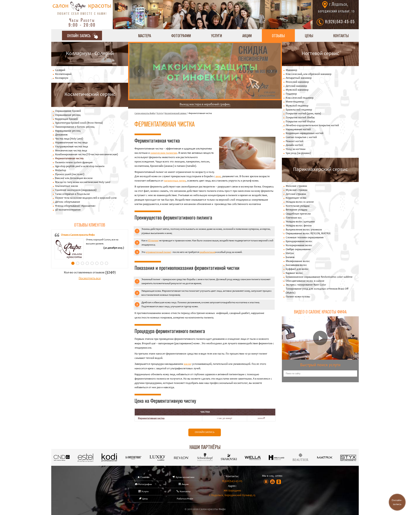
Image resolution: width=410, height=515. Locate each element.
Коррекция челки (296, 198)
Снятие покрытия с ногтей (301, 137)
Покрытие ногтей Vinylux (300, 121)
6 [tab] (96, 263)
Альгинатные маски (66, 186)
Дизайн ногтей (294, 145)
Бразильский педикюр (299, 110)
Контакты (341, 35)
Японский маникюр (297, 82)
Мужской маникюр (297, 90)
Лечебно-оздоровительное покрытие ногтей (312, 125)
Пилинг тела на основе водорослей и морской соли (86, 198)
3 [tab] (82, 263)
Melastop (60, 170)
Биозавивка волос (296, 265)
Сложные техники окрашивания (305, 237)
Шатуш (290, 253)
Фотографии (181, 35)
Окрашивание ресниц (68, 115)
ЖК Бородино (232, 493)
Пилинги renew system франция (74, 162)
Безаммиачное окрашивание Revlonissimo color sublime (319, 277)
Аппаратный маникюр (299, 78)
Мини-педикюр (295, 102)
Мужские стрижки (296, 190)
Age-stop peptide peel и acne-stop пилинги (79, 166)
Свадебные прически (298, 214)
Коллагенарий (63, 74)
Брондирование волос (299, 241)
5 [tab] (92, 263)
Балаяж (290, 257)
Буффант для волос (297, 269)
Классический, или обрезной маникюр (308, 74)
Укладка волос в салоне (300, 202)
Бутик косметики (185, 477)
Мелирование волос (298, 261)
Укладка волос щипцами (300, 221)
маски (187, 364)
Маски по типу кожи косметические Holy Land (82, 182)
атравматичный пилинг (158, 252)
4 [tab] (87, 263)
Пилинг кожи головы (298, 296)
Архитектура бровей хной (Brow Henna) (79, 123)
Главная (144, 477)
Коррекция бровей (66, 119)
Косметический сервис (175, 113)
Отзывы (278, 35)
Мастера (144, 35)
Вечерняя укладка (296, 210)
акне (218, 176)
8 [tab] (106, 263)
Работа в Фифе (185, 499)
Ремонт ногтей (294, 141)
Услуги (216, 35)
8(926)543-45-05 (340, 21)
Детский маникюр (296, 86)
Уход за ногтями (295, 149)
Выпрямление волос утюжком (304, 229)
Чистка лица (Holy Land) (69, 139)
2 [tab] (77, 263)
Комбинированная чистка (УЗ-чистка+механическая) (86, 154)
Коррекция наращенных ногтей (304, 133)
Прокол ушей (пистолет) (69, 174)
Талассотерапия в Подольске (72, 194)
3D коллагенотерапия (68, 210)
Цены (309, 35)
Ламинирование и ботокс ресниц (74, 127)
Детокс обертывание (67, 202)
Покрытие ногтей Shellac (300, 117)
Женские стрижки (296, 186)
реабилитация (207, 252)
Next (271, 71)
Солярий (60, 70)
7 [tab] (101, 263)
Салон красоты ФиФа (145, 113)
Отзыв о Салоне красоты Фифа (78, 234)
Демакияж (61, 135)
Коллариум (61, 78)
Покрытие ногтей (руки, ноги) (303, 113)
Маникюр (291, 70)
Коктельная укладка (297, 206)
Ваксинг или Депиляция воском (74, 178)
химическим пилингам (163, 153)
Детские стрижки (296, 194)
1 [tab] (72, 263)
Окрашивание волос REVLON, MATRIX (308, 233)
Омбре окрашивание (298, 249)
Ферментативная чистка (69, 158)
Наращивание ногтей (298, 129)
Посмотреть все (90, 278)
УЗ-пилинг (153, 240)
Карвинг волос (294, 273)
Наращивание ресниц (68, 131)
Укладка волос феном (299, 225)
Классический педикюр (299, 98)
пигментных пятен (175, 181)
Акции (247, 35)
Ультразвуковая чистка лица (71, 146)
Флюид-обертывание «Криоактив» (75, 206)
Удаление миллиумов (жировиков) (75, 190)
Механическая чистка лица (71, 150)
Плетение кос (294, 218)
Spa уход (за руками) (298, 153)
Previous (138, 71)
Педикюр (291, 94)
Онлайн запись (204, 432)
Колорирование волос (299, 245)
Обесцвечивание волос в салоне (305, 281)
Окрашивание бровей (68, 111)
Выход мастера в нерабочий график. (205, 104)
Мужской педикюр (297, 106)
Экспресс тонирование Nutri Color (306, 285)
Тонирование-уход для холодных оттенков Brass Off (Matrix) (317, 291)
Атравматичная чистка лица (71, 142)
